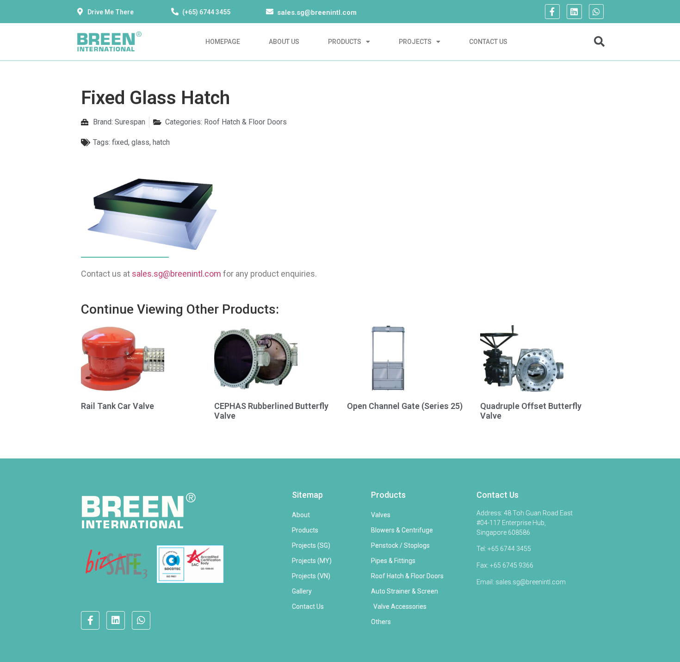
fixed (120, 142)
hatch (161, 142)
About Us (284, 41)
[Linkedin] (574, 11)
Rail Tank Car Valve (117, 406)
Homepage (222, 41)
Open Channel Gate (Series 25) (405, 406)
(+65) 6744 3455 (206, 12)
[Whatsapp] (596, 11)
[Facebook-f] (552, 11)
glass (140, 142)
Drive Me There (110, 12)
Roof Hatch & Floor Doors (245, 122)
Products (344, 41)
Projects (415, 41)
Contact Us (488, 41)
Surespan (130, 122)
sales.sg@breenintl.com (317, 12)
